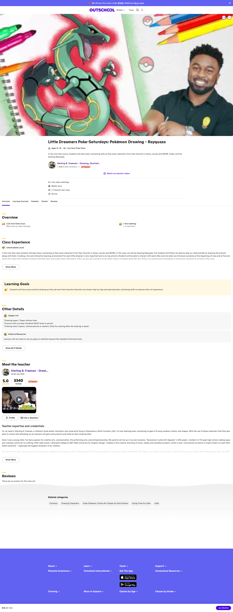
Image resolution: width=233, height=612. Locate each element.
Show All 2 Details (14, 348)
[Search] (137, 10)
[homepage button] (102, 10)
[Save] (229, 17)
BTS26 (120, 3)
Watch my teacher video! (118, 173)
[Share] (224, 17)
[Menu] (142, 10)
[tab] (6, 201)
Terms (136, 3)
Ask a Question (31, 418)
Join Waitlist (223, 608)
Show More (11, 267)
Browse (120, 10)
